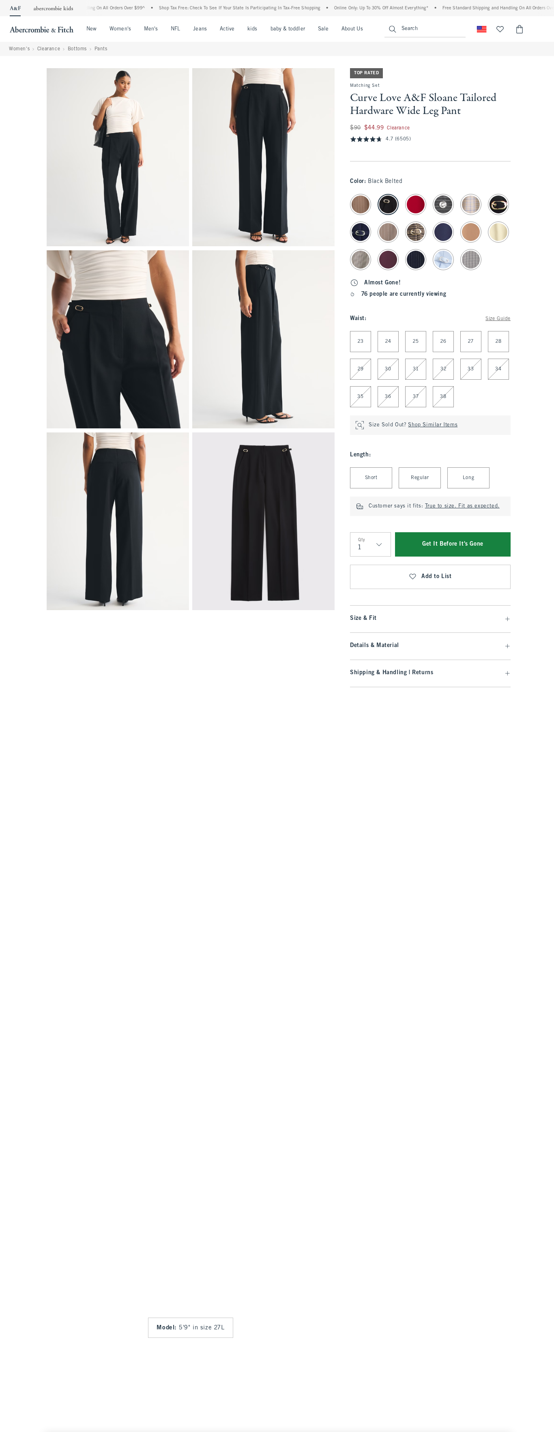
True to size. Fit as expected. (462, 506)
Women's (120, 29)
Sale (323, 29)
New (91, 29)
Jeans (199, 29)
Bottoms (77, 49)
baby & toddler (288, 29)
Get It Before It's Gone (452, 544)
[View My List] (500, 29)
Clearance (48, 49)
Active (227, 29)
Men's (151, 29)
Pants (100, 49)
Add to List (436, 576)
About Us (352, 29)
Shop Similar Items (432, 425)
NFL (175, 29)
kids (252, 29)
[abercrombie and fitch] (41, 29)
